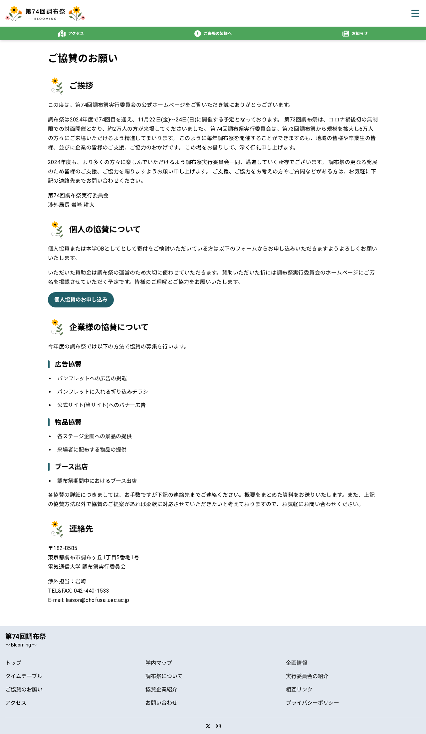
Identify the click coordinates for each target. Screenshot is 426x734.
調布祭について (164, 676)
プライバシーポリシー (312, 703)
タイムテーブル (23, 676)
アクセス (15, 703)
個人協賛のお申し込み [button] (80, 299)
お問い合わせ (161, 703)
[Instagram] (218, 726)
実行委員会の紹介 (307, 676)
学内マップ (158, 663)
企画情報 (296, 663)
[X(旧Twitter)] (208, 726)
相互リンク (299, 689)
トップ (13, 663)
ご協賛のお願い (24, 689)
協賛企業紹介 (161, 689)
